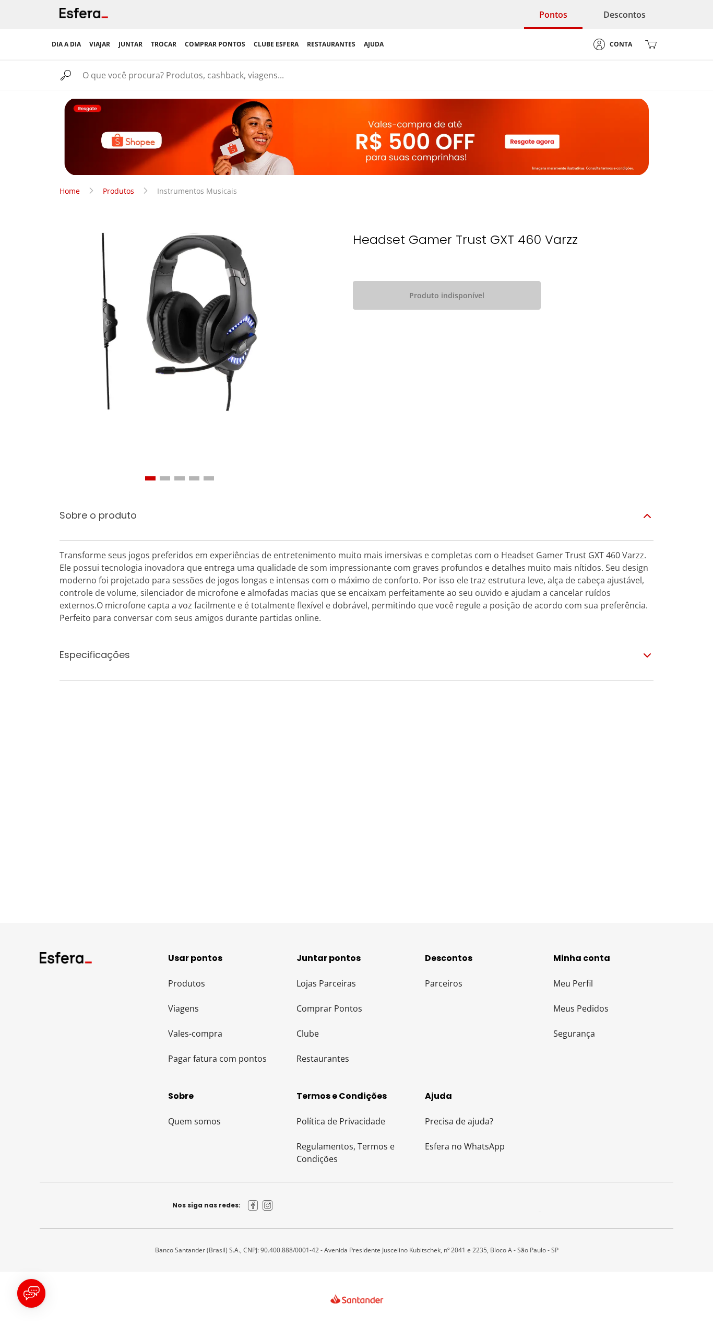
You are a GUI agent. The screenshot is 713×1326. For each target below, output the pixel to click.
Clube (307, 1033)
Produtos (118, 191)
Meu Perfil (573, 983)
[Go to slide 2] (165, 478)
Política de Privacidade (340, 1121)
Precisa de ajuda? (459, 1121)
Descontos (624, 14)
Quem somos (194, 1121)
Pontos (553, 14)
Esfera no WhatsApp (465, 1146)
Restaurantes (322, 1058)
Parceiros (443, 983)
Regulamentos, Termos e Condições (345, 1153)
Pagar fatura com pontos (217, 1058)
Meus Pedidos (581, 1008)
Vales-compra (195, 1033)
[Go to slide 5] (209, 478)
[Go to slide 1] (150, 478)
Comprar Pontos (329, 1008)
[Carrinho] (650, 44)
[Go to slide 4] (194, 478)
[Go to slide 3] (179, 478)
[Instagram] (268, 1205)
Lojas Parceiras (326, 983)
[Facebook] (253, 1205)
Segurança (574, 1033)
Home (70, 191)
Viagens (183, 1008)
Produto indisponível (446, 295)
